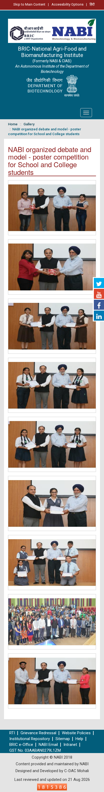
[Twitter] (99, 283)
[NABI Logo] (52, 29)
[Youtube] (99, 294)
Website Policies (76, 733)
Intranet (70, 745)
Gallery (28, 124)
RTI (12, 733)
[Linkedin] (99, 316)
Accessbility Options (67, 4)
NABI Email (48, 745)
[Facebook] (99, 305)
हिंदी (92, 4)
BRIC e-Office (21, 745)
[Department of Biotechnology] (52, 86)
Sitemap (62, 739)
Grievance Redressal (38, 733)
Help (79, 739)
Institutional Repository (29, 739)
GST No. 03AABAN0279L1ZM (35, 751)
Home (13, 124)
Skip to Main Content (29, 4)
